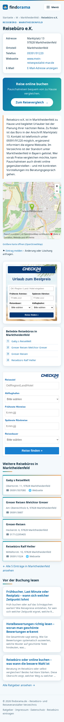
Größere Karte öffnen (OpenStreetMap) (23, 244)
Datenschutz (38, 709)
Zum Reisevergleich (32, 102)
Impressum (22, 709)
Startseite (8, 17)
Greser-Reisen (19, 354)
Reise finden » (32, 315)
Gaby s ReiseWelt (21, 341)
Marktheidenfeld (30, 17)
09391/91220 (35, 53)
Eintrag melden (14, 250)
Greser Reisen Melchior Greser (29, 347)
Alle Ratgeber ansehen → (19, 685)
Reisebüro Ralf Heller (23, 360)
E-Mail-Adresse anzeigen (42, 68)
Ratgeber (8, 709)
